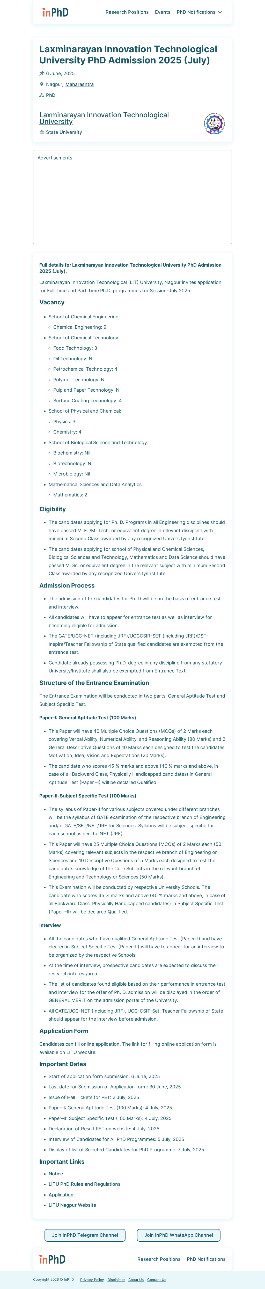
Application (61, 1194)
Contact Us (156, 1280)
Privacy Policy (92, 1280)
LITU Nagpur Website (72, 1205)
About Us (136, 1280)
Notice (56, 1173)
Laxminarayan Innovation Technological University (104, 118)
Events (163, 12)
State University (64, 132)
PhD (50, 95)
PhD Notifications (196, 12)
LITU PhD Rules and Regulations (85, 1184)
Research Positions (127, 12)
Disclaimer (116, 1280)
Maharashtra (79, 84)
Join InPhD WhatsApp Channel (178, 1235)
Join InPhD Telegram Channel (85, 1235)
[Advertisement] (132, 203)
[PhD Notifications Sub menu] (220, 12)
